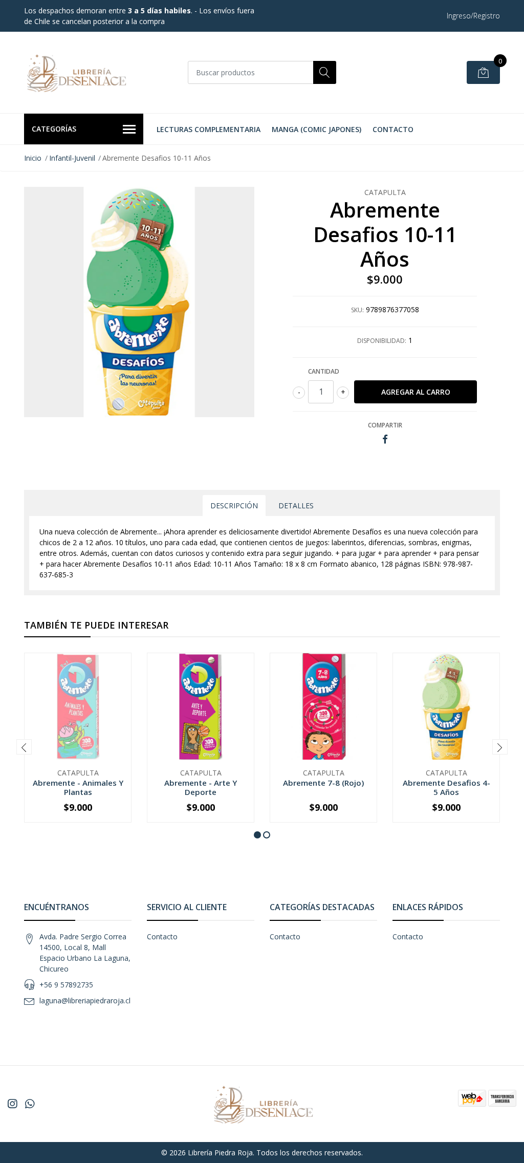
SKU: (357, 310)
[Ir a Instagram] (12, 1103)
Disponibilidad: (381, 340)
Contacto (393, 129)
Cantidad (323, 371)
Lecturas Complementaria (208, 129)
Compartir (385, 425)
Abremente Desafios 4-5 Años (446, 787)
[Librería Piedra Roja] (75, 72)
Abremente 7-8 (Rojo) (323, 783)
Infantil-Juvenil (72, 158)
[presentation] (24, 747)
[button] (257, 834)
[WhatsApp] (29, 1103)
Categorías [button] (54, 129)
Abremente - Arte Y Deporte (200, 787)
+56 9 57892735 (66, 984)
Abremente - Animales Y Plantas (78, 787)
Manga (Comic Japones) (316, 129)
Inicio (32, 158)
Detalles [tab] (296, 505)
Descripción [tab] (234, 505)
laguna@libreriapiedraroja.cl (84, 1000)
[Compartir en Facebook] (385, 439)
